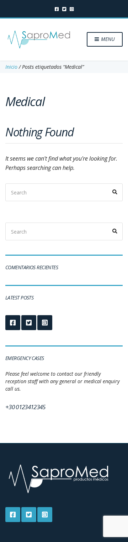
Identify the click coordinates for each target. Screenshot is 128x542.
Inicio (11, 66)
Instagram (71, 8)
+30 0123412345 (25, 407)
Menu (107, 39)
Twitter (64, 8)
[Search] (115, 192)
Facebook (56, 8)
